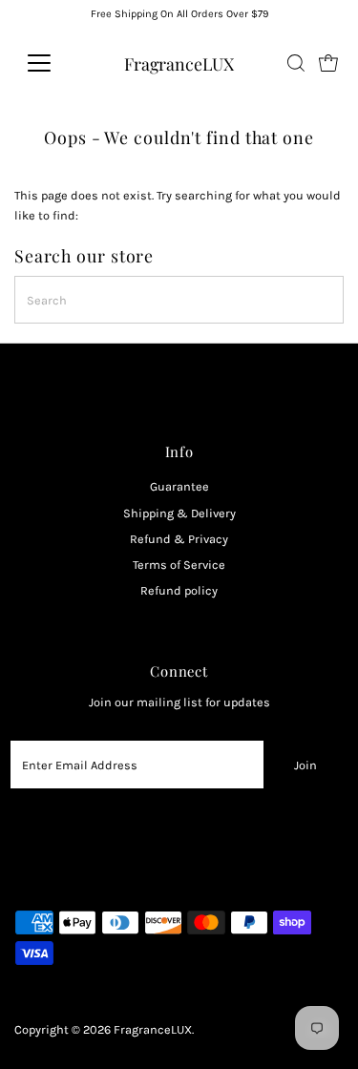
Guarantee (179, 486)
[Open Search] (296, 63)
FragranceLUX (179, 63)
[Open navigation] (54, 63)
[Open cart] (328, 63)
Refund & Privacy (179, 539)
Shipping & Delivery (179, 513)
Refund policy (179, 590)
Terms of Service (179, 564)
